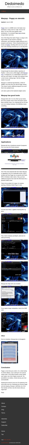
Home (3, 431)
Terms (3, 413)
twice (19, 33)
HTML (5, 439)
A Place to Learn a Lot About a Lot (14, 6)
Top (2, 434)
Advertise (4, 419)
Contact (3, 406)
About (3, 403)
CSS (7, 439)
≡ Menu (3, 11)
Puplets (8, 44)
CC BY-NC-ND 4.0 (5, 442)
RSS (10, 439)
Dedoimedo (14, 4)
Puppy (2, 28)
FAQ (2, 409)
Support (3, 422)
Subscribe (4, 425)
